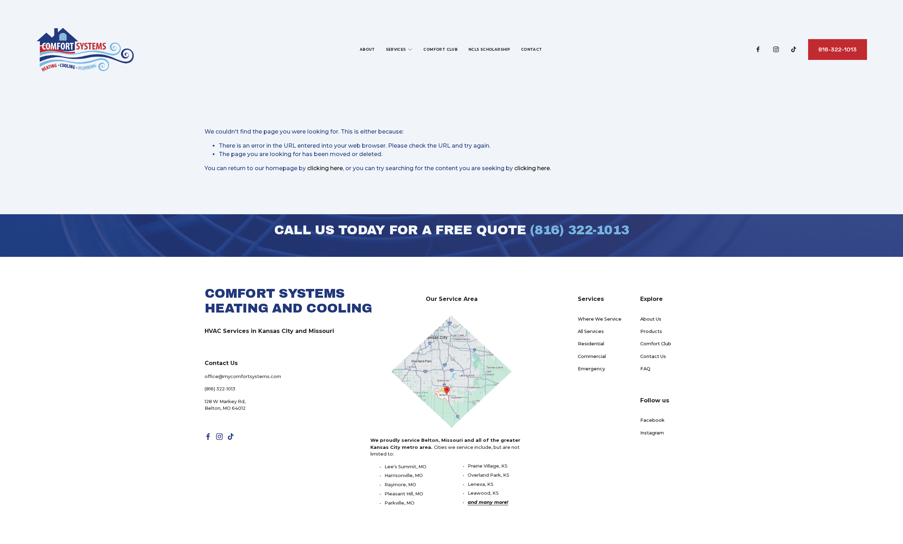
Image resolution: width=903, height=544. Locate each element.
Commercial (592, 356)
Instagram (652, 432)
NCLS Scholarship (489, 49)
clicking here (325, 168)
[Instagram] (776, 49)
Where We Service (600, 319)
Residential (591, 343)
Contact (531, 49)
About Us (650, 319)
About (367, 49)
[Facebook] (758, 49)
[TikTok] (793, 49)
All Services (591, 331)
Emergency (591, 368)
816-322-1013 (837, 49)
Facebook (652, 420)
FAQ (645, 368)
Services (396, 49)
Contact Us (653, 356)
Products (651, 331)
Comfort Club (440, 49)
